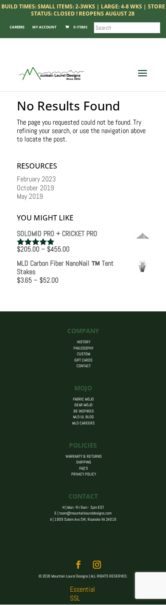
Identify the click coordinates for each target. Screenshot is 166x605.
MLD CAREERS (83, 423)
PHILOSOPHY (83, 348)
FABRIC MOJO (83, 399)
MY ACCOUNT (44, 26)
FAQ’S (83, 468)
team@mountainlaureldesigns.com (85, 513)
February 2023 (36, 179)
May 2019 (30, 196)
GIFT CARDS (83, 360)
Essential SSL (82, 593)
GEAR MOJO (83, 405)
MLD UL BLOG (83, 417)
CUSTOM (83, 354)
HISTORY (83, 342)
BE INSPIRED (83, 411)
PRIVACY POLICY (83, 474)
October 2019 (35, 187)
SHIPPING (83, 462)
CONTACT (84, 366)
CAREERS (17, 26)
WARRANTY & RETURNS (84, 456)
